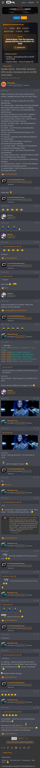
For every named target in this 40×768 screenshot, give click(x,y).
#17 (38, 634)
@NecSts (17, 616)
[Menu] (2, 2)
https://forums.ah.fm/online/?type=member (17, 728)
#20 (38, 707)
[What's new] (37, 2)
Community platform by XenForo (18, 766)
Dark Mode (6, 757)
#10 (38, 398)
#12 (38, 477)
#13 (38, 498)
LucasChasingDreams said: (10, 246)
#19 (38, 691)
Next (20, 738)
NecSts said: (6, 276)
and (15, 310)
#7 (38, 301)
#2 (38, 188)
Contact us (4, 760)
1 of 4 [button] (14, 738)
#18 (38, 651)
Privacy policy (25, 760)
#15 (38, 572)
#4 (38, 223)
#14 (38, 551)
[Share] (35, 90)
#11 (38, 428)
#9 (38, 342)
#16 (38, 600)
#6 (38, 272)
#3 (38, 206)
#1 (38, 90)
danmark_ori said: (8, 576)
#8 (38, 324)
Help (33, 760)
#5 (38, 242)
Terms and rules (15, 760)
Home (3, 762)
